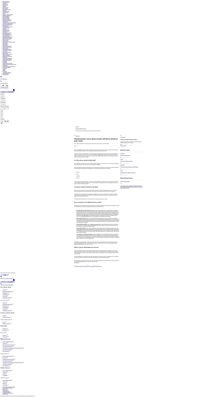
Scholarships (5, 65)
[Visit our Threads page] (8, 275)
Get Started (5, 68)
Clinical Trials (5, 53)
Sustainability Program (7, 297)
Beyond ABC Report (6, 67)
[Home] (108, 91)
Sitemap (4, 373)
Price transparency (6, 351)
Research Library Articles (7, 54)
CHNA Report (5, 394)
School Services (5, 25)
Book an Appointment (7, 9)
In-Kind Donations (6, 73)
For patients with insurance (7, 36)
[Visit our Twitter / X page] (2, 275)
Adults (4, 69)
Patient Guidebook (6, 17)
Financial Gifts (5, 74)
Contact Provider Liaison (7, 47)
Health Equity (5, 293)
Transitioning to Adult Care (7, 26)
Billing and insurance (5, 339)
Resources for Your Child (7, 24)
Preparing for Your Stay (7, 19)
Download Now (6, 12)
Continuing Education (7, 60)
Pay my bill (5, 343)
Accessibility (5, 375)
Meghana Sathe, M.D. (102, 154)
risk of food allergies (85, 215)
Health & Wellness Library (81, 128)
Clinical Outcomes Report (7, 50)
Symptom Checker (6, 11)
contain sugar (78, 229)
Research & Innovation (7, 52)
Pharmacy (4, 6)
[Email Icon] (77, 145)
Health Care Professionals (7, 58)
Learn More (5, 51)
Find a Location (5, 7)
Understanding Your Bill (7, 32)
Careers (4, 315)
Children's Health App (7, 15)
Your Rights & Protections (7, 34)
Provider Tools (5, 48)
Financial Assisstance (6, 33)
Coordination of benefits (7, 349)
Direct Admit (5, 45)
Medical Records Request (7, 37)
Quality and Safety (6, 391)
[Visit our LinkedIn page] (6, 275)
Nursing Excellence (6, 55)
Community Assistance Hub (8, 23)
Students (4, 70)
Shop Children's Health (7, 370)
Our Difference (5, 294)
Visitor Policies (5, 21)
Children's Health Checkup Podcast (9, 66)
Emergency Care (6, 2)
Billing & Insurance (6, 30)
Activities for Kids (6, 27)
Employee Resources (6, 317)
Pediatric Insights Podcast (7, 56)
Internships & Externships (7, 59)
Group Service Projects (7, 72)
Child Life (4, 28)
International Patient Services (8, 393)
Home (77, 126)
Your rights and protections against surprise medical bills (13, 348)
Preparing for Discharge (7, 20)
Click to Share (76, 262)
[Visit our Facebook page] (1, 275)
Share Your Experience (7, 38)
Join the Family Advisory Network (9, 42)
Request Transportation (7, 46)
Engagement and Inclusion (7, 291)
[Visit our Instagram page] (4, 275)
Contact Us (5, 372)
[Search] (8, 121)
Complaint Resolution (7, 392)
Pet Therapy (5, 71)
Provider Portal (5, 44)
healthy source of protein (95, 224)
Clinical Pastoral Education (7, 63)
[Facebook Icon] (75, 145)
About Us (4, 289)
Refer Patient (5, 43)
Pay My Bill (5, 31)
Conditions (5, 10)
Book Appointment (6, 1)
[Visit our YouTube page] (5, 275)
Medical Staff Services (7, 49)
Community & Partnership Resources (9, 22)
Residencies (5, 62)
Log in (4, 13)
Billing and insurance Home (8, 341)
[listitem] (131, 155)
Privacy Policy (5, 390)
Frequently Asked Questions (8, 14)
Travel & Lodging (6, 29)
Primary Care (5, 5)
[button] (108, 300)
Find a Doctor (5, 8)
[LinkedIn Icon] (76, 145)
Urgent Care (5, 3)
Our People (5, 296)
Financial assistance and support (8, 344)
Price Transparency (6, 35)
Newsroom (5, 328)
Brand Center (5, 330)
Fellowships (5, 61)
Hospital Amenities (6, 18)
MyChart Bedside (6, 16)
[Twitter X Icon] (74, 145)
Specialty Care (5, 4)
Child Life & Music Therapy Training (9, 64)
